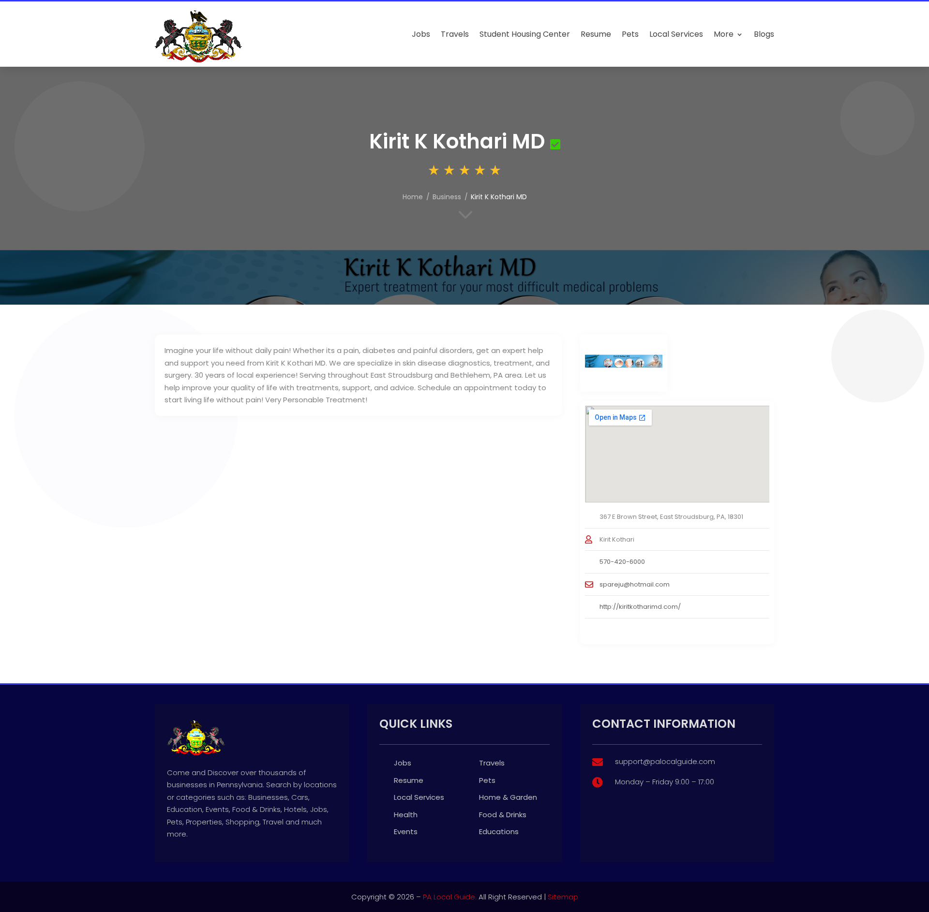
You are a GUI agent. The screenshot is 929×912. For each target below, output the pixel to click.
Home (413, 197)
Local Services (676, 34)
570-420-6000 (622, 561)
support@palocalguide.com (665, 761)
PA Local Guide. (450, 897)
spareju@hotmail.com (634, 584)
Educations (499, 831)
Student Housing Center (524, 34)
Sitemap (563, 897)
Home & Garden (508, 797)
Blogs (764, 34)
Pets (630, 34)
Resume (596, 34)
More (724, 34)
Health (406, 814)
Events (406, 831)
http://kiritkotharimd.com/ (640, 606)
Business (447, 197)
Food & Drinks (502, 814)
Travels (455, 34)
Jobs (421, 34)
